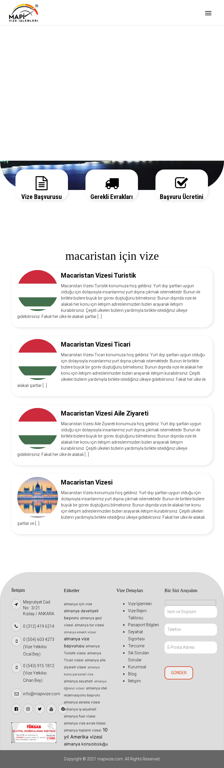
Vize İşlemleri (28, 34)
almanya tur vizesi (89, 625)
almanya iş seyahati (80, 709)
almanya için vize (78, 604)
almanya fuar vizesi (79, 716)
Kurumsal (24, 123)
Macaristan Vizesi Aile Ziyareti (104, 413)
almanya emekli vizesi (80, 632)
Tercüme (23, 93)
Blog (19, 138)
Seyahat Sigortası (32, 78)
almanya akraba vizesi (82, 702)
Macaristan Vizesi (87, 482)
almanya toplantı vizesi (82, 730)
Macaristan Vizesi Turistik (98, 275)
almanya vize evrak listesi (85, 723)
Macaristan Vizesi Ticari (95, 344)
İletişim (22, 153)
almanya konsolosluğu (86, 743)
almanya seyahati (78, 681)
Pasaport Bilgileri (31, 63)
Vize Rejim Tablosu (33, 48)
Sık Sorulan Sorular (33, 108)
